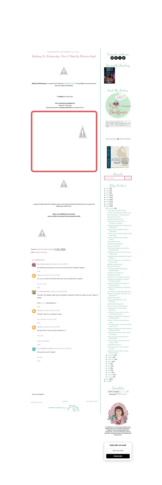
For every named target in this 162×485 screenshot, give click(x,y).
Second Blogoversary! (114, 345)
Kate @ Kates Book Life (44, 264)
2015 (108, 202)
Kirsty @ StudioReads (43, 341)
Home (60, 3)
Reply (38, 271)
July (109, 364)
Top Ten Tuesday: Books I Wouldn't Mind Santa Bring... (119, 234)
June (109, 366)
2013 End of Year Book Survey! (116, 210)
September (111, 359)
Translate (124, 394)
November (111, 355)
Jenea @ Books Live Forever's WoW (47, 319)
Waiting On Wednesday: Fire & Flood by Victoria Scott (119, 253)
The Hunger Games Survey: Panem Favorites (118, 348)
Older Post (92, 401)
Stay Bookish (95, 471)
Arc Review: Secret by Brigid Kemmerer (119, 291)
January (110, 377)
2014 (108, 204)
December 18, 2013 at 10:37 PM (62, 348)
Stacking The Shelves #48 (115, 304)
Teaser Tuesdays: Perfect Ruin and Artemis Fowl (117, 337)
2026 (108, 188)
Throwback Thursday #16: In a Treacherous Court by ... (116, 222)
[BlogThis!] (58, 249)
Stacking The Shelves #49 (115, 273)
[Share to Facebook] (62, 249)
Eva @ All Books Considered (45, 348)
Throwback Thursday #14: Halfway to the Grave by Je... (118, 317)
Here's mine (40, 335)
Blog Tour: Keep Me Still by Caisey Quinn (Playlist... (117, 352)
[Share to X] (60, 249)
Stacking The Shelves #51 (115, 219)
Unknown (40, 275)
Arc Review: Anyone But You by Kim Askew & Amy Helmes (118, 313)
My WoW (39, 357)
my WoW (43, 303)
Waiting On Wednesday (41, 252)
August (110, 361)
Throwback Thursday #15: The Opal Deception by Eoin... (118, 280)
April (109, 370)
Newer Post (37, 402)
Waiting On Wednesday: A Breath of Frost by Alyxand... (118, 284)
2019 (108, 193)
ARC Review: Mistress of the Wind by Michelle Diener (118, 249)
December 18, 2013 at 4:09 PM (59, 264)
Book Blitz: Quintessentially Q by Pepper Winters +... (119, 257)
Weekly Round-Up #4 (113, 217)
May (109, 368)
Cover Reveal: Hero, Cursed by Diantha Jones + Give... (119, 325)
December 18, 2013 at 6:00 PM (59, 291)
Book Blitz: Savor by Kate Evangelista (118, 277)
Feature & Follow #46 (113, 275)
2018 (108, 195)
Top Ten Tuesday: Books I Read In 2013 (119, 212)
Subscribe (118, 456)
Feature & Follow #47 (113, 246)
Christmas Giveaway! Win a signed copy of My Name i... (119, 226)
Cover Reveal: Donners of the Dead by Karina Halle (119, 333)
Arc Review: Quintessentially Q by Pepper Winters (117, 269)
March (110, 372)
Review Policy (72, 3)
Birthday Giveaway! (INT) (114, 264)
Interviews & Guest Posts (93, 3)
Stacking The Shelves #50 (115, 244)
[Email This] (56, 249)
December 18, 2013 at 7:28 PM (52, 327)
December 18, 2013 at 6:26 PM (52, 310)
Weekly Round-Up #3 (113, 241)
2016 (108, 199)
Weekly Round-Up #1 (113, 297)
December (111, 208)
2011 (108, 381)
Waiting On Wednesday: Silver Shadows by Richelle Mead (119, 329)
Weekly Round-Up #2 (113, 266)
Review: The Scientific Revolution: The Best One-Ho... (118, 294)
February (110, 374)
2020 (108, 191)
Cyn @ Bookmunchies (43, 291)
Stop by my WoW (42, 284)
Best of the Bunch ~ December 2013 (118, 215)
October (110, 357)
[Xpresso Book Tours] (118, 168)
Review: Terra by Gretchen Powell (117, 306)
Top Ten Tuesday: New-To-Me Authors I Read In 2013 (119, 261)
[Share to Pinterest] (64, 249)
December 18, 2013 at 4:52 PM (52, 275)
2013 (108, 206)
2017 (108, 197)
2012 (108, 379)
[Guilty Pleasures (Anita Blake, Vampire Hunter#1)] (109, 83)
